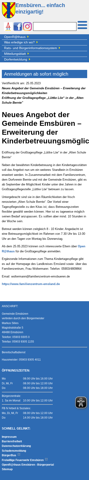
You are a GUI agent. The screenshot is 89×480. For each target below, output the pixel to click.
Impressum (9, 436)
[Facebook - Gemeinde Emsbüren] (18, 27)
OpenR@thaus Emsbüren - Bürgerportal (28, 464)
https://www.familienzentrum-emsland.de (31, 284)
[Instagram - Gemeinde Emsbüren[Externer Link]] (27, 27)
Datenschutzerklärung (16, 446)
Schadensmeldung (14, 450)
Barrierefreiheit (12, 441)
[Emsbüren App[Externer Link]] (8, 27)
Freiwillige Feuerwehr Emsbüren (23, 460)
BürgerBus (9, 455)
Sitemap (7, 469)
